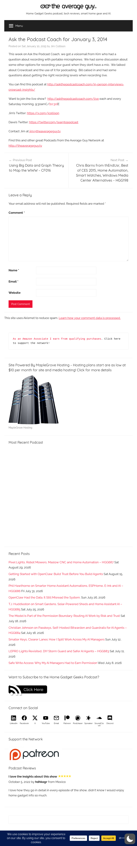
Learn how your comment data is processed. (90, 318)
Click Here (33, 689)
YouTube (46, 723)
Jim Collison (58, 46)
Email (13, 281)
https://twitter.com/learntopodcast (53, 122)
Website (15, 292)
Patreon (67, 723)
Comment (17, 212)
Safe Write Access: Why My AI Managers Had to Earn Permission (53, 663)
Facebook (24, 723)
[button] (130, 839)
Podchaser (78, 723)
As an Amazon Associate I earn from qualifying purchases (57, 338)
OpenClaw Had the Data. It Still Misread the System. (44, 597)
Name (14, 270)
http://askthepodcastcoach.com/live (73, 98)
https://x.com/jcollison (43, 113)
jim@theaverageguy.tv (45, 131)
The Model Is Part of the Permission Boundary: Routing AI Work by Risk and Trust (64, 616)
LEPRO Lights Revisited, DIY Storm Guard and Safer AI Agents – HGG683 (59, 651)
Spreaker (88, 723)
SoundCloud (99, 724)
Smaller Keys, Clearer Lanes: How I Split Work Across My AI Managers (57, 639)
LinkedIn (13, 723)
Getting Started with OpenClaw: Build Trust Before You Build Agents (56, 574)
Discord (109, 723)
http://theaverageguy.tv (25, 145)
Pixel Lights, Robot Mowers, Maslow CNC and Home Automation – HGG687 (61, 562)
